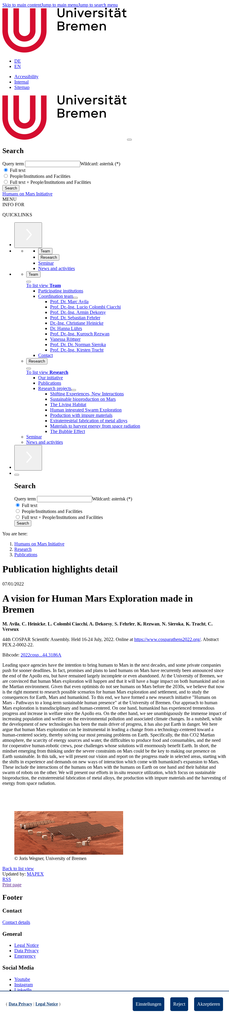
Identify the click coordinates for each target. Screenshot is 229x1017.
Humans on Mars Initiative (27, 193)
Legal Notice (26, 945)
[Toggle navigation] (129, 140)
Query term (13, 163)
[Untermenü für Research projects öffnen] (73, 390)
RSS (6, 879)
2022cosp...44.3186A (41, 654)
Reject (179, 1004)
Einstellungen (148, 1004)
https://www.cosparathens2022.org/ (167, 639)
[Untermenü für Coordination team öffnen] (75, 298)
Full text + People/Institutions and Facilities (50, 182)
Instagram (23, 984)
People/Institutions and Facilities (39, 176)
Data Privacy (26, 950)
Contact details (16, 922)
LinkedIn (23, 990)
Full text (17, 170)
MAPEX (35, 873)
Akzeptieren (208, 1004)
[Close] (28, 282)
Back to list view (18, 868)
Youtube (22, 979)
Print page (11, 884)
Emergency (25, 956)
